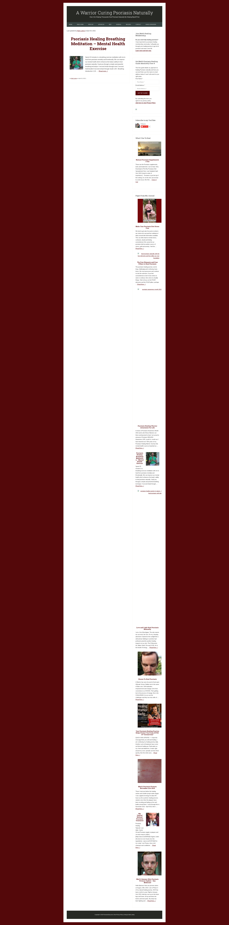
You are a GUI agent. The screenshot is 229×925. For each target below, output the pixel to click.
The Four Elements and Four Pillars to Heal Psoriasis (147, 263)
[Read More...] (140, 248)
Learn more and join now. (143, 50)
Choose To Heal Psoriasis (147, 679)
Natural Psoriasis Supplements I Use (147, 160)
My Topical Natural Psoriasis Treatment (139, 817)
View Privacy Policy (118, 914)
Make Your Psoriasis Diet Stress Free (147, 227)
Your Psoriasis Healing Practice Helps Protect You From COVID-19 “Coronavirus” (147, 732)
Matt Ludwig (81, 31)
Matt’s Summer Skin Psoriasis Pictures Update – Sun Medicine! (147, 880)
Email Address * (140, 85)
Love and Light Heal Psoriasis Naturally (147, 628)
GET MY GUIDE (143, 93)
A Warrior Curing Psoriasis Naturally (114, 13)
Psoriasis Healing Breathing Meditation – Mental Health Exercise (98, 43)
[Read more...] (103, 71)
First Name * (139, 78)
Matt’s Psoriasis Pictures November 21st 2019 (147, 787)
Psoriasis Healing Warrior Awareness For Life (147, 427)
